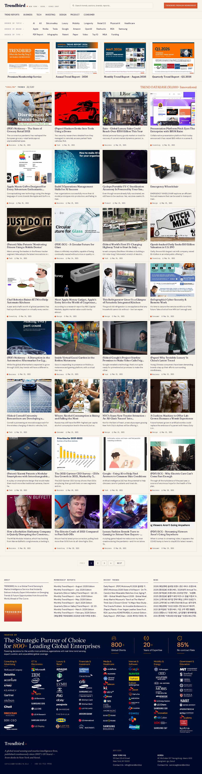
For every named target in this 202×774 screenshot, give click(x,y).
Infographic (52, 34)
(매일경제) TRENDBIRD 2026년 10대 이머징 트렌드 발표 (76, 616)
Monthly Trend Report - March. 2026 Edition (74, 609)
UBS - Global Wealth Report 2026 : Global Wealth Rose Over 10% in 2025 (126, 596)
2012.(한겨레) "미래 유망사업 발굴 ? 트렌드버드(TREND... (175, 616)
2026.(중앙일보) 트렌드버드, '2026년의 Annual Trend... (175, 590)
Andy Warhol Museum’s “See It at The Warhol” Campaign (126, 599)
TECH (39, 14)
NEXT (119, 563)
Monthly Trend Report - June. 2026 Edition (73, 596)
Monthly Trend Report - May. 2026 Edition (73, 599)
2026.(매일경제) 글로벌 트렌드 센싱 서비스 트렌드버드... (175, 586)
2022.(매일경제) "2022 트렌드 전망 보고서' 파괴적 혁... (175, 606)
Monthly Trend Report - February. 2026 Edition (75, 612)
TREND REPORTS (12, 14)
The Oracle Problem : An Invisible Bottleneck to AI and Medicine (126, 606)
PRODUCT (75, 14)
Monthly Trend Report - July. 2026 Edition (73, 590)
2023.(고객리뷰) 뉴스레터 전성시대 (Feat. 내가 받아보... (175, 603)
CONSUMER (89, 14)
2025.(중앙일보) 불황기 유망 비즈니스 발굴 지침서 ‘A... (175, 596)
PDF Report (38, 34)
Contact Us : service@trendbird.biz (173, 765)
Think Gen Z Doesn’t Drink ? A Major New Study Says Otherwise (126, 603)
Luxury (65, 23)
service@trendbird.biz (17, 764)
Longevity (88, 23)
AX (40, 23)
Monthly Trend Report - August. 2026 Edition (74, 586)
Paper (75, 34)
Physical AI (115, 23)
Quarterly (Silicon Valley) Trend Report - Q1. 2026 (76, 606)
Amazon (77, 29)
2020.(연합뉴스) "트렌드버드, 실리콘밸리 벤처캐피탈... (175, 612)
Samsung (123, 29)
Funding (115, 34)
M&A (105, 34)
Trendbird (15, 5)
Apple (35, 29)
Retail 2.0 (101, 23)
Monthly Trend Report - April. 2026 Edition (73, 603)
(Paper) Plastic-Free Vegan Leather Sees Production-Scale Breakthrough (126, 609)
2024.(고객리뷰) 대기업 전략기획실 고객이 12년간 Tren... (175, 599)
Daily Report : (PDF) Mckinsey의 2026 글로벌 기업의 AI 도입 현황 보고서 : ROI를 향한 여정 (126, 586)
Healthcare (130, 23)
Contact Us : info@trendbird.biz (127, 765)
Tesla (55, 29)
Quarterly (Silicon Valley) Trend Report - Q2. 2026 (76, 593)
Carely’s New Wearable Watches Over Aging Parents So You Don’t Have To (126, 593)
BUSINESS (28, 14)
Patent (65, 34)
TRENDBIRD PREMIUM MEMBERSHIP (180, 5)
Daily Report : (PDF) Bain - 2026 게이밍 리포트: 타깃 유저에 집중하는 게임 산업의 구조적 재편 (126, 616)
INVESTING (50, 14)
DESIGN (62, 14)
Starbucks (101, 29)
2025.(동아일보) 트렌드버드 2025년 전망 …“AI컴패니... (175, 593)
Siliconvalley (52, 23)
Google (65, 29)
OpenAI (88, 29)
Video (85, 34)
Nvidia (45, 29)
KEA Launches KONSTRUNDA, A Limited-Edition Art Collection (126, 612)
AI (34, 23)
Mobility (76, 23)
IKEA (112, 29)
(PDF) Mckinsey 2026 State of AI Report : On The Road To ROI (126, 590)
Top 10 (95, 34)
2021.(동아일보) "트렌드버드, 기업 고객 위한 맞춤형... (174, 609)
